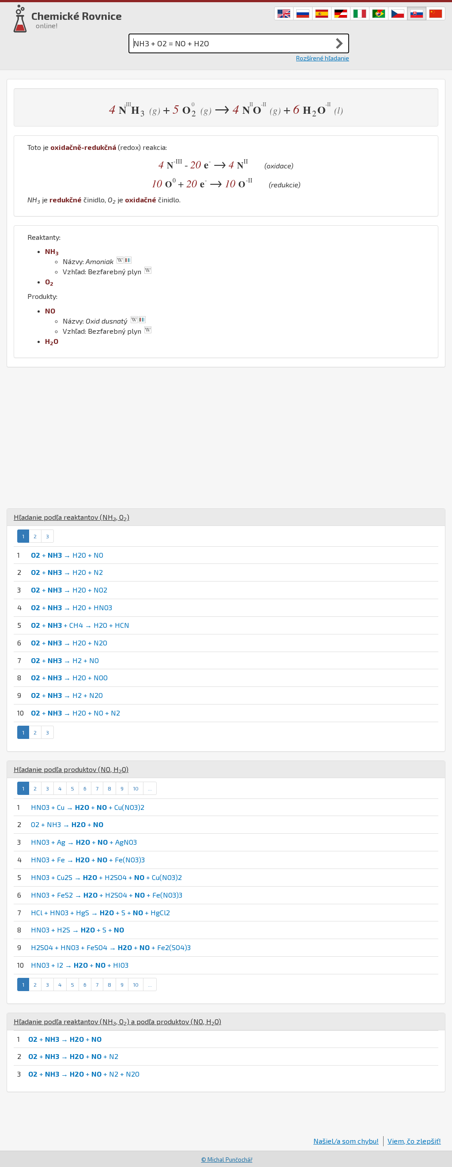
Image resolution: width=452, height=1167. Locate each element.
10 (136, 788)
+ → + (65, 1039)
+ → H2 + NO (65, 660)
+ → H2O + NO (67, 555)
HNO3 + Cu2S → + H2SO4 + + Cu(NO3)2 (106, 877)
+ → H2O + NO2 (69, 589)
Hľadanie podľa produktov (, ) (71, 769)
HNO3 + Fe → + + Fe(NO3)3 (88, 859)
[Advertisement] (226, 438)
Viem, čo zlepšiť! (414, 1141)
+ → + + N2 (73, 1056)
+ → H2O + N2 (67, 572)
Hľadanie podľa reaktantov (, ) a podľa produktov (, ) (117, 1021)
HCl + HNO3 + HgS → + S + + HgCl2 (100, 912)
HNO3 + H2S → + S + (77, 929)
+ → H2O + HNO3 (71, 607)
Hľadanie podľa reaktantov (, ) (71, 517)
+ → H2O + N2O (69, 642)
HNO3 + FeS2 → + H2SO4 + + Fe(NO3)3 (106, 895)
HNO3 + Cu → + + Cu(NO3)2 (87, 807)
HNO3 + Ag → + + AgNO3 (84, 842)
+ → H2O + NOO (69, 677)
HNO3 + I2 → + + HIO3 (79, 965)
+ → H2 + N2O (67, 695)
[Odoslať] (339, 43)
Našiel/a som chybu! (346, 1141)
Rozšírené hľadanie (322, 58)
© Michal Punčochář (226, 1159)
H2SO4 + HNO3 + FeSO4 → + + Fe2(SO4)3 (111, 947)
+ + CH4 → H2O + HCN (80, 625)
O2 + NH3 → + (67, 824)
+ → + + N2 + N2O (83, 1074)
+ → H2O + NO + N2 (75, 712)
